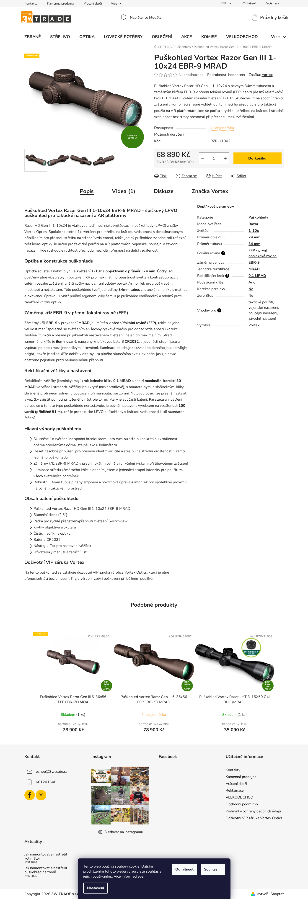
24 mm (254, 237)
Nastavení (95, 888)
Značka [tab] (210, 191)
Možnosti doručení (169, 134)
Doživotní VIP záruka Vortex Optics (254, 818)
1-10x (253, 230)
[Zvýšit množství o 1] (225, 158)
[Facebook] (29, 795)
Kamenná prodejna (60, 3)
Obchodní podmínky (242, 804)
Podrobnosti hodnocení (226, 74)
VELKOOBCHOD (239, 797)
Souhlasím (213, 869)
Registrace (272, 3)
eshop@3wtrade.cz (51, 771)
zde (140, 876)
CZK (223, 3)
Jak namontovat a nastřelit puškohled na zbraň (45, 870)
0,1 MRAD (257, 275)
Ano (251, 282)
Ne (250, 288)
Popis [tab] (87, 191)
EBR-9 (254, 262)
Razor (253, 224)
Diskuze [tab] (163, 191)
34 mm (254, 243)
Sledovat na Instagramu (123, 832)
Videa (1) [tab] (123, 191)
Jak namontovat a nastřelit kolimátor (45, 856)
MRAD (254, 269)
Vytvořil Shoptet (270, 893)
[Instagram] (41, 795)
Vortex (267, 74)
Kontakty (30, 3)
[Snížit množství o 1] (202, 158)
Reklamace (235, 790)
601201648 (46, 782)
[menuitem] (32, 36)
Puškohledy (258, 217)
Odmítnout (184, 869)
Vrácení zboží (93, 3)
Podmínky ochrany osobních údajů (253, 811)
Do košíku (257, 158)
